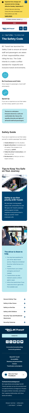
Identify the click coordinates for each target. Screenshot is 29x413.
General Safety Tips (10, 299)
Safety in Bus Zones (10, 303)
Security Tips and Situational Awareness (13, 317)
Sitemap (19, 405)
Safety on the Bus (9, 307)
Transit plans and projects (14, 366)
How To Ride (9, 35)
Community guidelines (14, 349)
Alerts (14, 23)
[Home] (3, 35)
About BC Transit (14, 357)
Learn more (8, 16)
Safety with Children (10, 311)
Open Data (20, 403)
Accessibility (14, 359)
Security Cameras (9, 322)
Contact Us (14, 335)
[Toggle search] (21, 28)
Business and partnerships (14, 361)
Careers (14, 364)
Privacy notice (10, 403)
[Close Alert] (26, 2)
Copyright (12, 405)
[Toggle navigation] (25, 28)
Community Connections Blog (14, 347)
